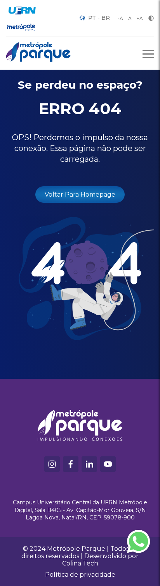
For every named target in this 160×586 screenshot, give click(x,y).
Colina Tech (80, 563)
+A (140, 18)
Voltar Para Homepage (80, 194)
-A (120, 18)
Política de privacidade (80, 574)
